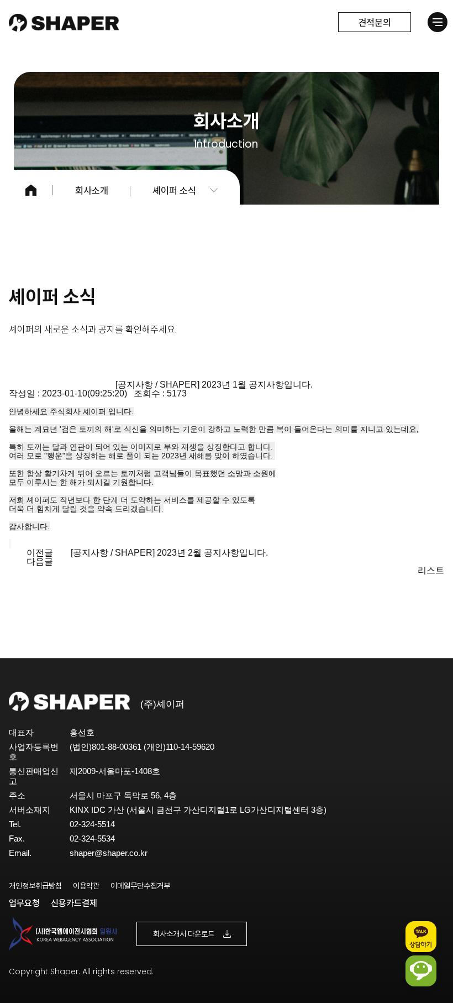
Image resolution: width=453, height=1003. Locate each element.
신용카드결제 (74, 902)
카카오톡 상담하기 (420, 936)
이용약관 (86, 886)
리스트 (431, 570)
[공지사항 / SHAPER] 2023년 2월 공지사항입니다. (169, 552)
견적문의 (374, 22)
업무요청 (24, 902)
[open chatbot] (420, 970)
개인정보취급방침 (35, 886)
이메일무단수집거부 (140, 886)
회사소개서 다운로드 (183, 934)
